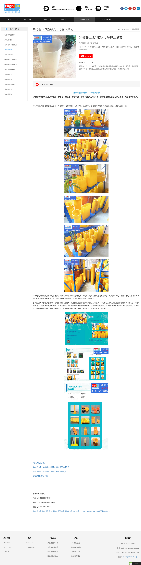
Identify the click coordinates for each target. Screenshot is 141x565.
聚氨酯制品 (8, 40)
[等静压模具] (86, 123)
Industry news (30, 547)
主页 (9, 19)
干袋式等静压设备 (11, 59)
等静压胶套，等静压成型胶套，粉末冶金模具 (49, 471)
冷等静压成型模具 (11, 45)
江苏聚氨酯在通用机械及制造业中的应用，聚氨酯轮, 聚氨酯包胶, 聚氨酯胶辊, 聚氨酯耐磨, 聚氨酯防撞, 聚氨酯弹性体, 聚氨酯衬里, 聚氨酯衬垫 (52, 547)
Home (120, 29)
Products (126, 29)
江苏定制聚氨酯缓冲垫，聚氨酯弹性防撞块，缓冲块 (52, 551)
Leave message (6, 551)
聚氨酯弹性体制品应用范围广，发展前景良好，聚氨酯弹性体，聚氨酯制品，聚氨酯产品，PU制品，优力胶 (52, 556)
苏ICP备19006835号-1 (130, 557)
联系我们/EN (106, 19)
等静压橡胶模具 (10, 84)
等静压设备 (8, 79)
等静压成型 (84, 19)
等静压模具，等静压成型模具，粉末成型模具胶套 (51, 467)
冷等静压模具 (9, 74)
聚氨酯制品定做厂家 (40, 476)
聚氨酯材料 (8, 94)
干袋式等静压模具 (11, 64)
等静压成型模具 (10, 35)
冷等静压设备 (9, 55)
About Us (6, 543)
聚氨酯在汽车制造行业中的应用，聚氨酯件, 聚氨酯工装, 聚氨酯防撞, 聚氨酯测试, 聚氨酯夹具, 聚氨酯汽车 (52, 543)
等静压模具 (8, 50)
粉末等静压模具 (10, 69)
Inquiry (88, 56)
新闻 (45, 19)
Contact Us (7, 547)
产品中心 (27, 19)
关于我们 (64, 19)
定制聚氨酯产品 (39, 463)
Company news (29, 543)
